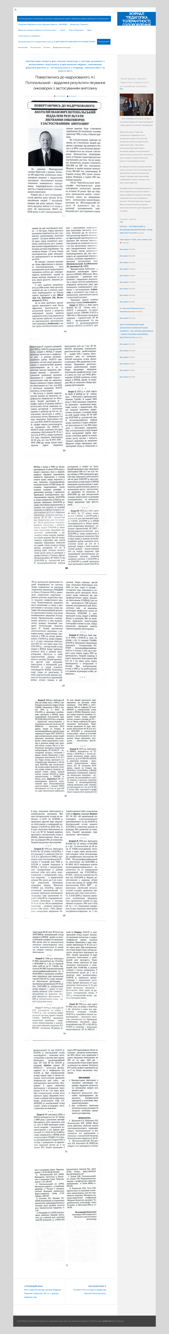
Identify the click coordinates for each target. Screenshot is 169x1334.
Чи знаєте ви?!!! (103, 41)
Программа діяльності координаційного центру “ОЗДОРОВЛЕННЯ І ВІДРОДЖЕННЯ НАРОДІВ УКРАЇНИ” (57, 41)
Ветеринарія (23, 47)
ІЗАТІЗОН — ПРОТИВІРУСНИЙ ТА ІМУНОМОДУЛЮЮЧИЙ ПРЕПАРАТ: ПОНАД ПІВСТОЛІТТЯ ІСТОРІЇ (136, 229)
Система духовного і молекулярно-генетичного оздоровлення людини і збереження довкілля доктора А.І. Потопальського (63, 18)
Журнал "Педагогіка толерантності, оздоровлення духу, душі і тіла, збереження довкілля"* (137, 25)
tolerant (73, 96)
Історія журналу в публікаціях (29, 36)
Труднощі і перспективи (86, 68)
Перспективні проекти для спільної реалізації (52, 61)
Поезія (62, 30)
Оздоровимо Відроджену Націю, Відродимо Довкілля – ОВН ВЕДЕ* (43, 24)
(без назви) (124, 249)
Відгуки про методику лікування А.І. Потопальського (37, 30)
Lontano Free (107, 1321)
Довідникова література (61, 47)
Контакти (47, 47)
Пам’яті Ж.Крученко (76, 30)
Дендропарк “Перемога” (79, 24)
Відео (89, 30)
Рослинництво (35, 47)
